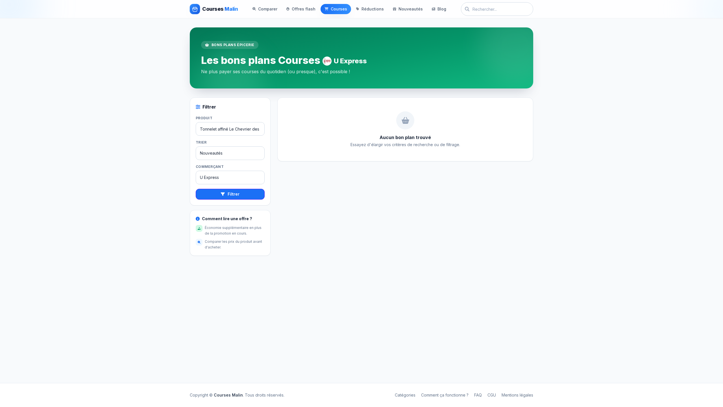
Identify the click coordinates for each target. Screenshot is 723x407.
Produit (204, 118)
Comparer (267, 9)
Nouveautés (410, 9)
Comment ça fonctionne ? (445, 395)
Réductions (373, 9)
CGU (491, 395)
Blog (441, 9)
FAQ (478, 395)
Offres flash (303, 9)
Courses (339, 9)
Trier (201, 142)
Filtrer (233, 194)
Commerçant (210, 166)
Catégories (405, 395)
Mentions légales (517, 395)
